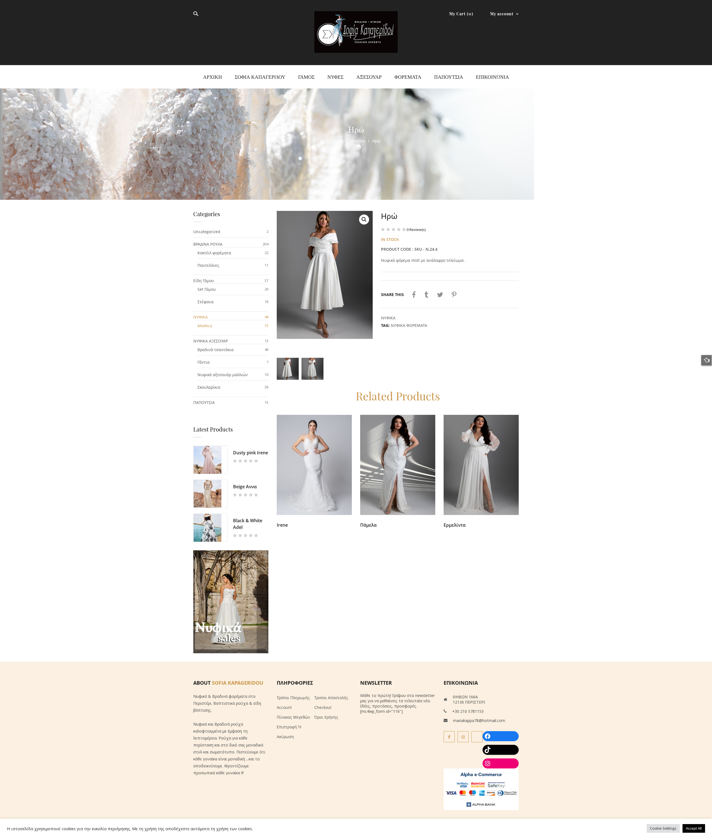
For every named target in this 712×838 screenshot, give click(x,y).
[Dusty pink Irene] (210, 460)
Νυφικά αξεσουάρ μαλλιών (222, 374)
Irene (282, 525)
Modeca (204, 325)
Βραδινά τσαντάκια (215, 349)
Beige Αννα (245, 487)
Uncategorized (206, 231)
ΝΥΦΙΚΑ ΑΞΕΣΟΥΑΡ (210, 341)
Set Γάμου (206, 289)
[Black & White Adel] (210, 528)
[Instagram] (463, 736)
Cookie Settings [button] (663, 828)
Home (337, 141)
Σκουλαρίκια (208, 387)
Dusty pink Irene (250, 453)
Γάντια (203, 362)
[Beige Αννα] (210, 494)
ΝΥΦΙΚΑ (357, 141)
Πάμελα (368, 525)
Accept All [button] (694, 828)
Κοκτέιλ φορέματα (214, 252)
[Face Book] (449, 736)
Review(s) (416, 229)
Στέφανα (205, 301)
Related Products (398, 396)
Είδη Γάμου (203, 280)
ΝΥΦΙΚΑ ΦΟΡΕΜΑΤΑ (409, 325)
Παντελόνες (208, 265)
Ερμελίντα (455, 525)
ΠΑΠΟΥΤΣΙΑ (204, 402)
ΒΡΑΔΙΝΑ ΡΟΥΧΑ (207, 244)
